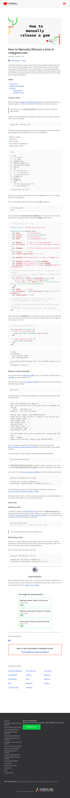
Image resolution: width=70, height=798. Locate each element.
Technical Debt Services (12, 736)
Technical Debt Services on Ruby (12, 739)
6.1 (50, 781)
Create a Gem (14, 84)
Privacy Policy (8, 772)
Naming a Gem (18, 90)
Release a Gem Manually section (31, 102)
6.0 (47, 781)
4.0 (28, 781)
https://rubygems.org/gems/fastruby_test (23, 491)
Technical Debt (13, 687)
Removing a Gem (19, 92)
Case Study (47, 671)
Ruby (24, 60)
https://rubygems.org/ (18, 515)
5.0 (38, 781)
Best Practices (31, 671)
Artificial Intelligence (15, 671)
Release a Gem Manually (17, 86)
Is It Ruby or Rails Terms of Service (13, 724)
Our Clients (8, 763)
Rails (27, 679)
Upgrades (29, 687)
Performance (12, 679)
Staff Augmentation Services (10, 732)
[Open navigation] (64, 3)
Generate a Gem (31, 511)
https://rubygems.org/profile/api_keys (22, 447)
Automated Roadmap (11, 761)
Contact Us (7, 768)
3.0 (18, 781)
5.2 (44, 781)
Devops (28, 675)
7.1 (57, 781)
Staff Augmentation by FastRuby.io (35, 652)
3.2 (24, 781)
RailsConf (47, 679)
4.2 (34, 781)
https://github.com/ (38, 515)
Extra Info (12, 88)
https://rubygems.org (30, 472)
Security (46, 683)
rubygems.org (28, 375)
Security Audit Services (11, 729)
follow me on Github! (32, 585)
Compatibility (12, 675)
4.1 (31, 781)
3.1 (21, 781)
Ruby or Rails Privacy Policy (13, 727)
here (10, 377)
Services (7, 721)
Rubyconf (29, 683)
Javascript (47, 675)
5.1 (41, 781)
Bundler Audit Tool (10, 765)
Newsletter (31, 727)
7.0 (54, 781)
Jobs (5, 770)
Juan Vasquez (15, 60)
